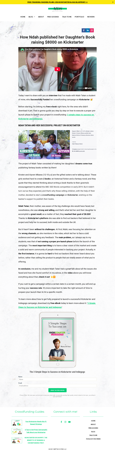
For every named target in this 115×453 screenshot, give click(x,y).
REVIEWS (91, 17)
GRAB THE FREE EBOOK (57, 390)
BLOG (31, 17)
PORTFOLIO (79, 17)
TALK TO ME (67, 17)
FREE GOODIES (53, 17)
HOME (22, 17)
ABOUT (41, 17)
